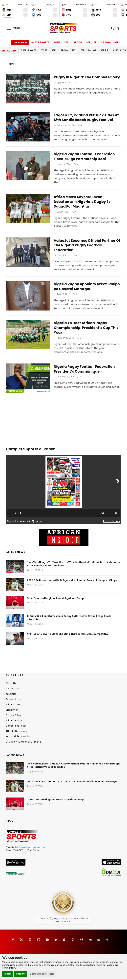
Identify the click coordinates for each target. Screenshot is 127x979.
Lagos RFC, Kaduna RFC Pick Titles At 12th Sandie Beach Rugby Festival (86, 117)
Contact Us (12, 688)
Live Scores (20, 42)
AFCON (77, 42)
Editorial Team (14, 704)
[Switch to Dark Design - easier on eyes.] (118, 28)
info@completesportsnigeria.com (30, 847)
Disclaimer (12, 710)
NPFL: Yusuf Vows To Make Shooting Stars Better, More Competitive (68, 634)
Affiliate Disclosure (16, 731)
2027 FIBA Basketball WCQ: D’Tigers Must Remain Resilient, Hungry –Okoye (72, 580)
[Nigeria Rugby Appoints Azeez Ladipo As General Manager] (28, 295)
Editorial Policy (14, 720)
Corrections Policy (16, 725)
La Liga (106, 42)
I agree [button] (8, 973)
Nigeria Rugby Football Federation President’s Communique (84, 369)
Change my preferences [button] (42, 974)
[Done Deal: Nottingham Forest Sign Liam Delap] (15, 602)
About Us (11, 683)
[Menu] (13, 28)
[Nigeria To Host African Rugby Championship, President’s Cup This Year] (28, 334)
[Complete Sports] (63, 28)
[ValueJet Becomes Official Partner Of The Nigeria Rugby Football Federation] (28, 252)
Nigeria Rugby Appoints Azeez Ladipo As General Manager (87, 286)
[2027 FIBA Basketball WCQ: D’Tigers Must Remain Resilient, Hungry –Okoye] (15, 584)
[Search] (112, 28)
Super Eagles (40, 42)
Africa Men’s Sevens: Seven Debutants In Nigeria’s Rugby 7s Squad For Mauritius (82, 202)
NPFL (67, 42)
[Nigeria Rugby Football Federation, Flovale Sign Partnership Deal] (28, 165)
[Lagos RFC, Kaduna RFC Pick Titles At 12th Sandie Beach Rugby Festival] (28, 126)
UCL (87, 42)
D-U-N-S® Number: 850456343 (23, 741)
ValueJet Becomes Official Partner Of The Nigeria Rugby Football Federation (87, 245)
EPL (96, 42)
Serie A (118, 42)
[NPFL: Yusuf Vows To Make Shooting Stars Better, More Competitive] (15, 638)
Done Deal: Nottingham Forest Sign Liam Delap (55, 598)
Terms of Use (13, 699)
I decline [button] (21, 973)
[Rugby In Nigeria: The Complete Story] (28, 88)
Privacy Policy (13, 715)
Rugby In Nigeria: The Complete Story (87, 77)
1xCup (57, 42)
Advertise (11, 694)
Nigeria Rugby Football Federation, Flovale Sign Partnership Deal (85, 156)
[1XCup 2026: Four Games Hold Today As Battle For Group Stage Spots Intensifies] (15, 620)
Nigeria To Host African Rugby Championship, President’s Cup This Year (86, 328)
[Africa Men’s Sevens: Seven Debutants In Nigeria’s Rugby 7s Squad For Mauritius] (28, 208)
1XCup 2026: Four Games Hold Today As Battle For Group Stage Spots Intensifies (69, 617)
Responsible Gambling (18, 736)
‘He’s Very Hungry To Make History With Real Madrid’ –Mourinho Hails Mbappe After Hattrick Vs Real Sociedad (74, 564)
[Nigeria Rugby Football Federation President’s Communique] (28, 378)
